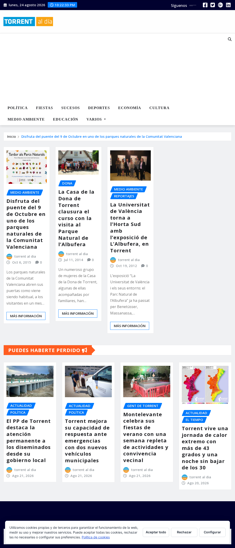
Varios (95, 119)
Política (18, 108)
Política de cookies (96, 537)
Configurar (212, 532)
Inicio (11, 136)
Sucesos (70, 108)
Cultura (159, 108)
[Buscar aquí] (230, 39)
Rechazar (184, 532)
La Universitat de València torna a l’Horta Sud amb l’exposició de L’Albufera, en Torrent (130, 227)
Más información (26, 316)
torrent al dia (25, 256)
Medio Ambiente (26, 119)
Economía (129, 108)
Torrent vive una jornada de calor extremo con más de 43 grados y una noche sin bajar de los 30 (205, 448)
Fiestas (44, 108)
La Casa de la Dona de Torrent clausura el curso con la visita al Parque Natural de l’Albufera (76, 218)
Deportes (99, 108)
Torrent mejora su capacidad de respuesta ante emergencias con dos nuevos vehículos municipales (87, 440)
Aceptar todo (156, 532)
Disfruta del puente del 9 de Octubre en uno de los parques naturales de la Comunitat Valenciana (101, 136)
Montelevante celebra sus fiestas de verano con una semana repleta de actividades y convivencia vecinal (145, 437)
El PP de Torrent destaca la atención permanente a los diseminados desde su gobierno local (28, 440)
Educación (65, 119)
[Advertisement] (109, 68)
